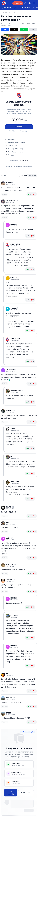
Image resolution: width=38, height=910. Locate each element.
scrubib (9, 182)
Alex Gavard (15, 244)
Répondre (4, 194)
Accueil (5, 12)
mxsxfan (14, 224)
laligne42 (10, 369)
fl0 (11, 456)
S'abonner (27, 793)
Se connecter (24, 160)
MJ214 (8, 538)
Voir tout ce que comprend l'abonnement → (19, 166)
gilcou (13, 308)
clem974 (13, 277)
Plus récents (32, 175)
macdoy (9, 580)
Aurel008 (9, 564)
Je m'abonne (19, 127)
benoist (9, 410)
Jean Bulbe (14, 482)
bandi (8, 522)
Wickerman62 (15, 390)
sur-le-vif (12, 12)
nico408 (9, 697)
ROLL (8, 674)
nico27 (13, 615)
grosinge (9, 713)
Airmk (12, 428)
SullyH (8, 507)
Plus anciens (23, 175)
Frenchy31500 (11, 200)
